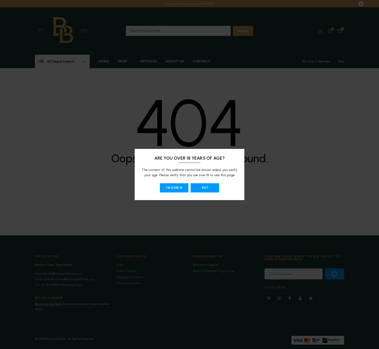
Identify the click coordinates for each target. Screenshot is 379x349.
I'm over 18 (174, 187)
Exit (205, 187)
